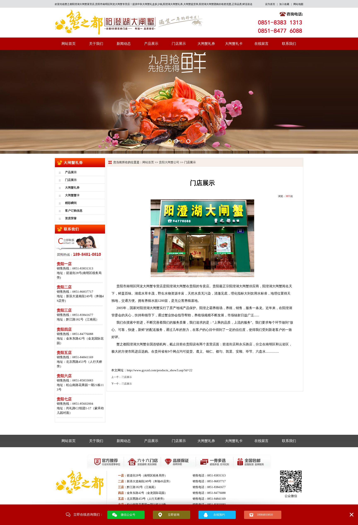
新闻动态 (124, 44)
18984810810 (265, 514)
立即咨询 (173, 514)
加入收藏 (284, 4)
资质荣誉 (71, 218)
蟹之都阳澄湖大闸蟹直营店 (79, 4)
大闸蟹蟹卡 (72, 195)
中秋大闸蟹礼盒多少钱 (149, 4)
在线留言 (261, 44)
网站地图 (298, 4)
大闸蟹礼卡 (234, 44)
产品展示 (151, 44)
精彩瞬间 (71, 203)
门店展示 (179, 44)
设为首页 (270, 4)
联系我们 (289, 44)
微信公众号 (128, 514)
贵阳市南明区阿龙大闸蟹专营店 (112, 4)
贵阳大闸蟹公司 (169, 162)
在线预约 (219, 514)
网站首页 (69, 44)
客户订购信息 (73, 210)
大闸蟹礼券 (206, 44)
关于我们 (96, 44)
